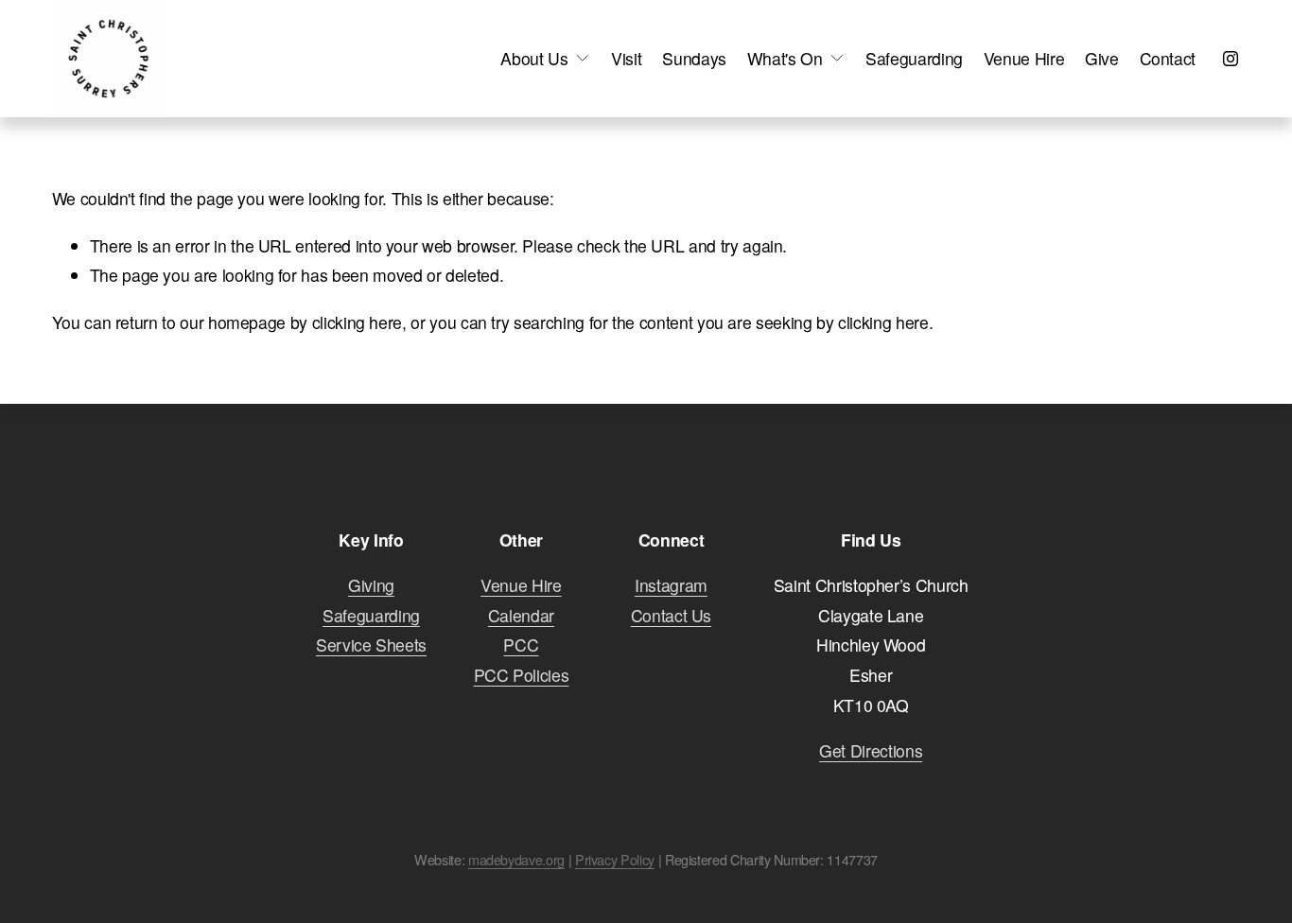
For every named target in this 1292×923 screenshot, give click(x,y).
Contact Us (671, 615)
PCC (520, 644)
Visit (626, 58)
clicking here (357, 322)
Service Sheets (371, 644)
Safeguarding (914, 58)
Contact (1168, 58)
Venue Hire (1024, 58)
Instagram (671, 585)
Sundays (694, 58)
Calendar (521, 615)
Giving (371, 585)
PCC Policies (521, 675)
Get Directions (870, 750)
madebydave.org (516, 859)
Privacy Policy (615, 859)
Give (1102, 58)
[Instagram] (1230, 58)
